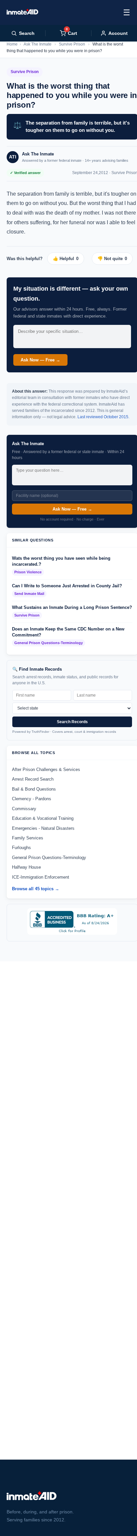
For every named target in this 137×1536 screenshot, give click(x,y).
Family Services (27, 837)
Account (118, 33)
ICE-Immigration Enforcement (40, 877)
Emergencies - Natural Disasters (43, 828)
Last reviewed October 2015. (103, 417)
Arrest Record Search (33, 779)
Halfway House (26, 867)
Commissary (24, 808)
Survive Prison (72, 44)
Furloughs (21, 847)
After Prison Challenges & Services (46, 769)
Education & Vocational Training (42, 818)
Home (12, 44)
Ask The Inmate (38, 44)
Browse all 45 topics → (35, 888)
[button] (68, 258)
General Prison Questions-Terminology (49, 857)
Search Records (72, 722)
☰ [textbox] (126, 12)
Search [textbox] (27, 33)
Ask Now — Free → (40, 359)
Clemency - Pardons (31, 798)
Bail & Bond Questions (34, 789)
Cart (71, 33)
